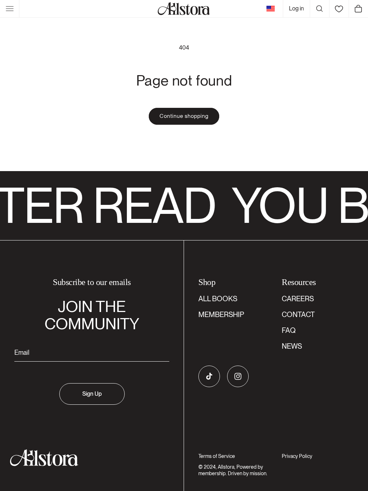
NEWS (292, 346)
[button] (9, 8)
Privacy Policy (297, 456)
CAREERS (298, 298)
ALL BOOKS (217, 298)
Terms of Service (216, 456)
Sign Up (92, 393)
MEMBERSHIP (221, 314)
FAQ (289, 330)
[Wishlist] (339, 8)
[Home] (184, 8)
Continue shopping (184, 116)
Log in (296, 8)
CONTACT (298, 314)
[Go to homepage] (87, 457)
